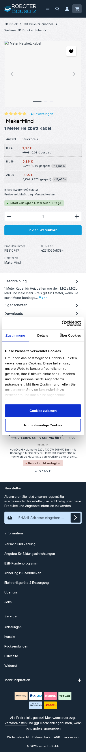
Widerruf (10, 665)
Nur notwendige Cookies (43, 425)
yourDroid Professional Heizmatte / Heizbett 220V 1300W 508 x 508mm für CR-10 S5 (43, 436)
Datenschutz (41, 737)
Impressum (71, 737)
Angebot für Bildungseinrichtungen (29, 553)
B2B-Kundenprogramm (20, 563)
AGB (57, 737)
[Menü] (47, 8)
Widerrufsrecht (18, 737)
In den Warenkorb (43, 230)
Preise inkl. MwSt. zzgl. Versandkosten (29, 194)
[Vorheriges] (12, 74)
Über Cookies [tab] (70, 335)
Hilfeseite (11, 656)
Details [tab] (42, 335)
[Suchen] (57, 8)
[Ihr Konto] (67, 8)
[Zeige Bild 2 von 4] (45, 101)
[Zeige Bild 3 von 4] (51, 101)
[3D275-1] (42, 74)
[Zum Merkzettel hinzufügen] (71, 51)
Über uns (11, 592)
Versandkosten (16, 723)
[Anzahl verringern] (9, 216)
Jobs (8, 602)
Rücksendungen (16, 646)
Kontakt (9, 636)
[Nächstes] (73, 74)
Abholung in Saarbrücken (22, 573)
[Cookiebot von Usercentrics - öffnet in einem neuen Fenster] (62, 323)
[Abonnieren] (75, 518)
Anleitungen (13, 627)
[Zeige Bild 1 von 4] (37, 101)
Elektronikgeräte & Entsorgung (26, 582)
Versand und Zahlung (20, 544)
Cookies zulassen (43, 411)
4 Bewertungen (42, 114)
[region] (43, 74)
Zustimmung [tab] (15, 335)
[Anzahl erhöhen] (77, 216)
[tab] (41, 289)
